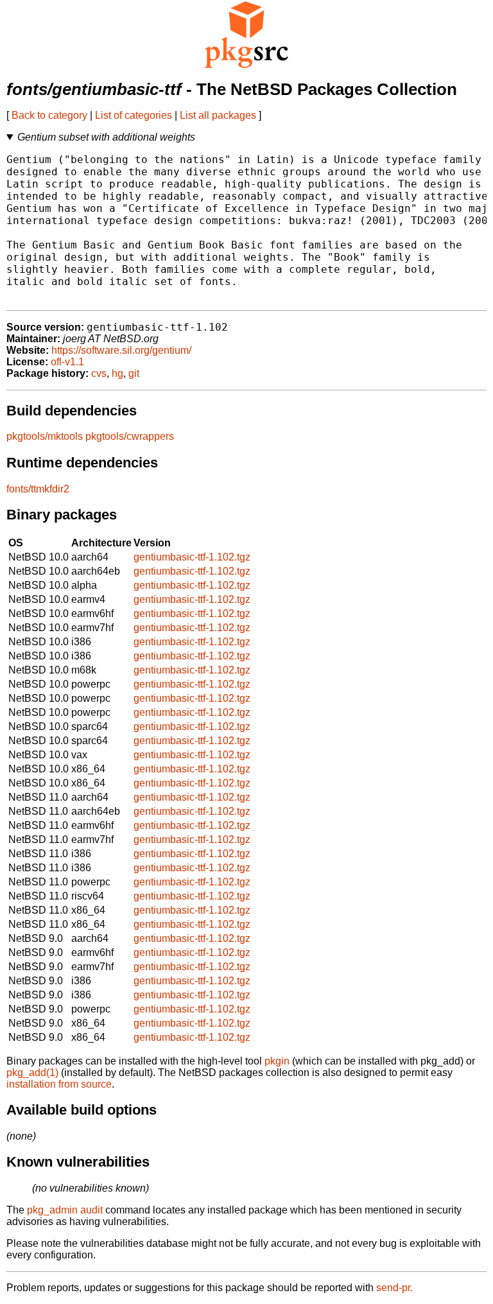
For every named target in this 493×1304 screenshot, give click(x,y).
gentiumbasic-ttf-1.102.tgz (192, 557)
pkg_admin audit (65, 1209)
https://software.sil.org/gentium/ (121, 350)
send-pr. (394, 1287)
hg (117, 373)
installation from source (59, 1084)
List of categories (133, 115)
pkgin (277, 1061)
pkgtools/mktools (44, 436)
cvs (99, 373)
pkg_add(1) (32, 1072)
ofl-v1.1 (67, 361)
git (133, 373)
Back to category (49, 115)
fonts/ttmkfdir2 (37, 488)
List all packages (218, 115)
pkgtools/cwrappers (129, 436)
